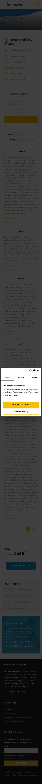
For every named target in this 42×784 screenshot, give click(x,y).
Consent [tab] (7, 377)
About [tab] (34, 377)
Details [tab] (21, 377)
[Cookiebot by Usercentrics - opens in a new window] (29, 370)
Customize (19, 412)
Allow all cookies (21, 405)
